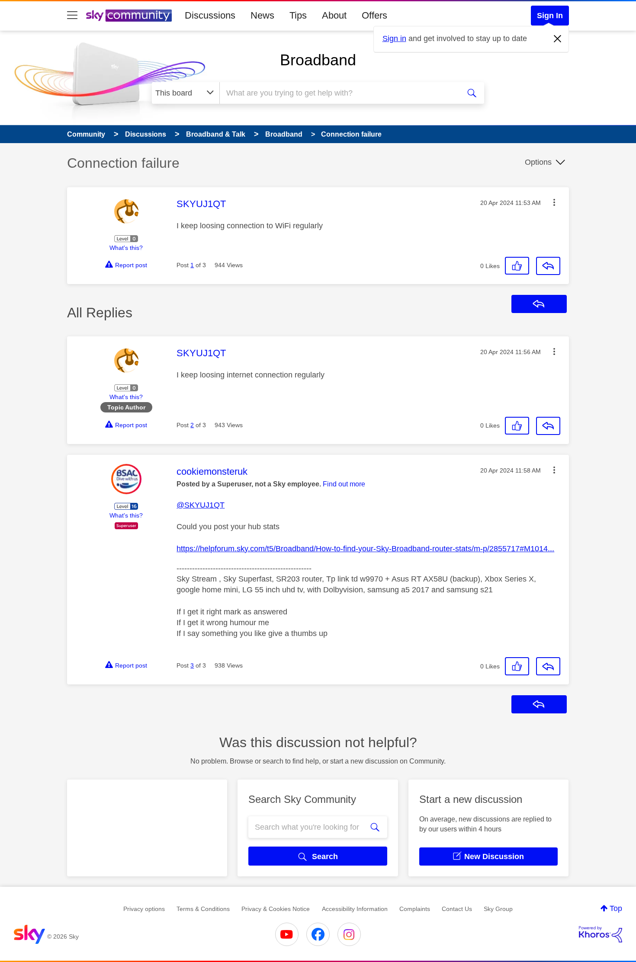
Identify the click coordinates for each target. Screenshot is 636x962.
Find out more (344, 484)
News (262, 15)
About (334, 15)
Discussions (210, 15)
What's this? (126, 247)
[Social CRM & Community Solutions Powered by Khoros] (600, 934)
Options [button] (538, 162)
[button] (554, 202)
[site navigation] (72, 15)
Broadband (318, 60)
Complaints (414, 908)
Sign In (550, 15)
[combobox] (339, 93)
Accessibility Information (355, 908)
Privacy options (144, 908)
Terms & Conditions (203, 908)
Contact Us (457, 908)
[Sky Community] (129, 15)
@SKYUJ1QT (201, 505)
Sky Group (498, 908)
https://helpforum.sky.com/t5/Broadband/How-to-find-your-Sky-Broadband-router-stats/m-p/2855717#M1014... (365, 548)
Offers (374, 15)
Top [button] (616, 908)
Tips (298, 15)
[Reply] (548, 266)
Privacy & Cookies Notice (275, 908)
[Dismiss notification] (558, 39)
